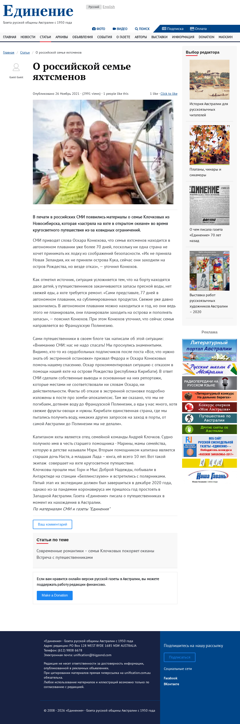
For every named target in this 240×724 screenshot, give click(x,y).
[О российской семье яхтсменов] (103, 202)
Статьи (45, 37)
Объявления (82, 37)
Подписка (175, 28)
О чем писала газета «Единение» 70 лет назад (206, 235)
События (104, 37)
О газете (123, 37)
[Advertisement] (211, 556)
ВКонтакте (171, 684)
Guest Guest (16, 77)
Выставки (159, 37)
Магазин (225, 37)
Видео (122, 29)
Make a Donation (55, 595)
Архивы (62, 37)
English (109, 6)
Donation (206, 37)
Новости (28, 37)
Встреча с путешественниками (65, 557)
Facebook (170, 678)
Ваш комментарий (52, 524)
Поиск (144, 29)
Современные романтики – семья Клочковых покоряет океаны (95, 550)
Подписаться (179, 657)
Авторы (141, 37)
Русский (94, 7)
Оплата (200, 28)
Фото (100, 29)
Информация (183, 37)
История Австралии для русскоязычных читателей (209, 109)
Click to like (169, 93)
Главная (9, 37)
